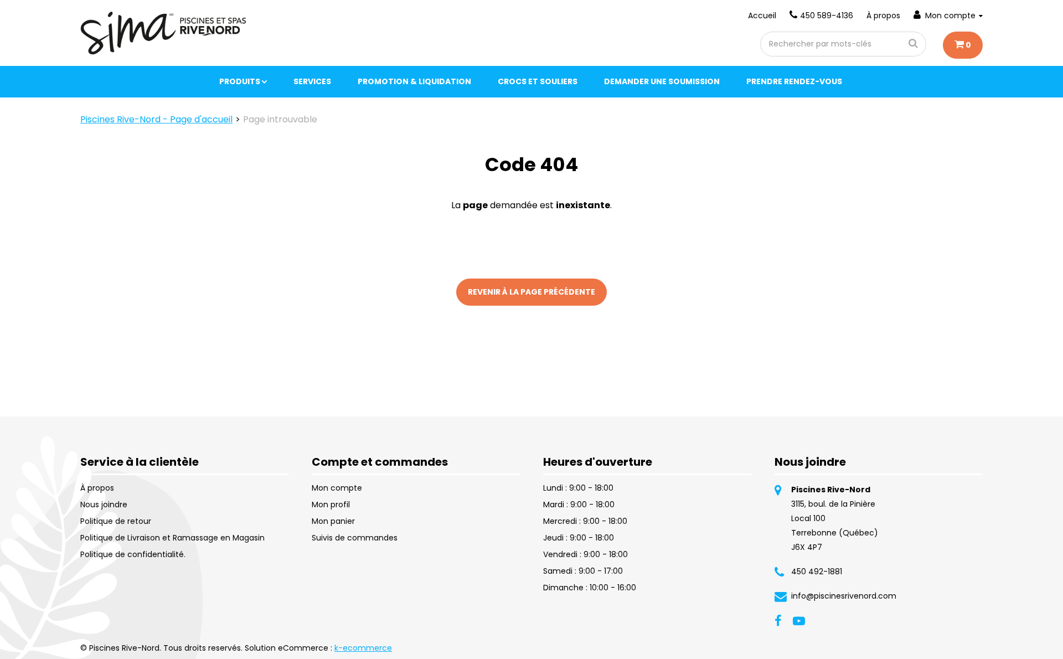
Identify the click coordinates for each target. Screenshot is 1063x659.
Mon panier (333, 521)
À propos (883, 15)
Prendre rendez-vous (794, 81)
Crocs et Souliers (537, 81)
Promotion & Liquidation (414, 81)
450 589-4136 (826, 15)
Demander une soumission (662, 81)
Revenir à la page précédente (531, 291)
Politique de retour (115, 521)
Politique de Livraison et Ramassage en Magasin (172, 537)
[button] (963, 45)
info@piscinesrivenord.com (843, 595)
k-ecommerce (363, 647)
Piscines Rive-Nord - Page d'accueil (156, 119)
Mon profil (331, 504)
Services (312, 81)
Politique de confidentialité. (132, 554)
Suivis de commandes (355, 537)
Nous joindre (103, 504)
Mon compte (950, 15)
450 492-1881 (816, 571)
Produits (239, 81)
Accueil (762, 15)
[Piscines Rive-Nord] (163, 33)
